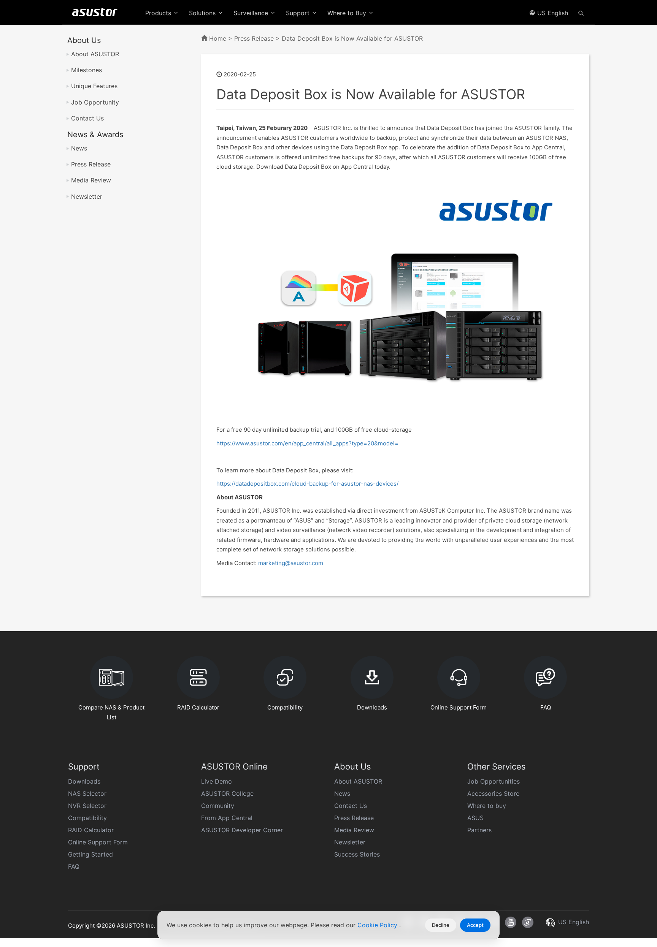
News (79, 148)
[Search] (581, 12)
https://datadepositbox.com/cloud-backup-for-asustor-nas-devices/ (307, 483)
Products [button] (159, 13)
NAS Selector (87, 793)
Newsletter (86, 196)
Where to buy (486, 805)
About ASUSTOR (95, 54)
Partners (479, 830)
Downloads (84, 781)
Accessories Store (493, 793)
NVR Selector (87, 805)
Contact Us (87, 118)
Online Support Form (98, 842)
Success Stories (357, 854)
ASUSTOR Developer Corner (242, 830)
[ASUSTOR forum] (527, 922)
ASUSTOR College (227, 793)
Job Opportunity (95, 102)
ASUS (475, 818)
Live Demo (216, 781)
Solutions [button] (203, 13)
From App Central (226, 818)
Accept (475, 925)
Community (217, 805)
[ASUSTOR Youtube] (510, 922)
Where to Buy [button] (347, 13)
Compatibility (87, 818)
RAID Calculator (91, 830)
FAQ (73, 866)
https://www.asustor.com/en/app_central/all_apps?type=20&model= (307, 443)
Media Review (91, 180)
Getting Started (90, 854)
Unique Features (94, 86)
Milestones (86, 70)
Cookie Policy (378, 925)
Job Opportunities (493, 781)
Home (217, 38)
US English (551, 13)
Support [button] (298, 13)
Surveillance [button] (251, 13)
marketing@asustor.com (290, 563)
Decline (440, 925)
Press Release (91, 164)
